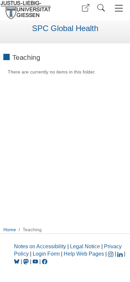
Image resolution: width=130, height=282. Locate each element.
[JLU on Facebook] (44, 261)
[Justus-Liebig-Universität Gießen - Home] (31, 10)
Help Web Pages (84, 254)
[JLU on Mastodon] (26, 261)
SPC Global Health (65, 28)
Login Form (46, 254)
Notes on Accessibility (40, 246)
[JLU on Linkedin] (120, 254)
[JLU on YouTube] (36, 261)
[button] (85, 8)
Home (9, 229)
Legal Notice (85, 246)
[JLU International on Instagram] (111, 254)
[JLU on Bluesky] (17, 261)
